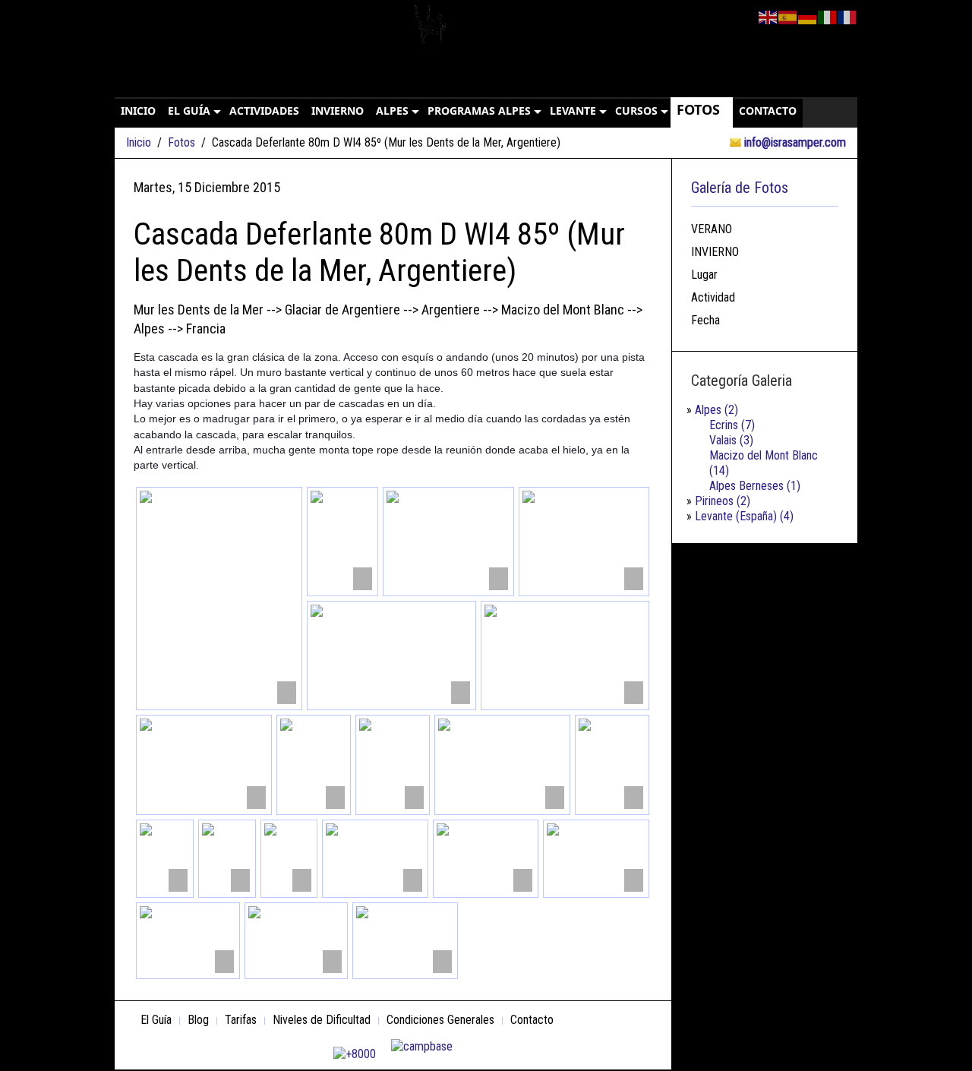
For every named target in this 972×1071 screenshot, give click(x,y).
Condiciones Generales (440, 1020)
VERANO (711, 229)
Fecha (705, 320)
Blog (198, 1020)
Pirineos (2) (722, 501)
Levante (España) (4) (744, 516)
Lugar (704, 274)
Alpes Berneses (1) (754, 486)
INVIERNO (715, 252)
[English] (768, 16)
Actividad (713, 297)
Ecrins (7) (732, 425)
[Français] (847, 16)
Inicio (138, 142)
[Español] (788, 16)
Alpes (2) (716, 410)
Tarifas (241, 1020)
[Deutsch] (808, 16)
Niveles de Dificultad (322, 1020)
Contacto (532, 1020)
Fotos (181, 142)
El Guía (156, 1020)
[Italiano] (828, 16)
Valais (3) (731, 440)
